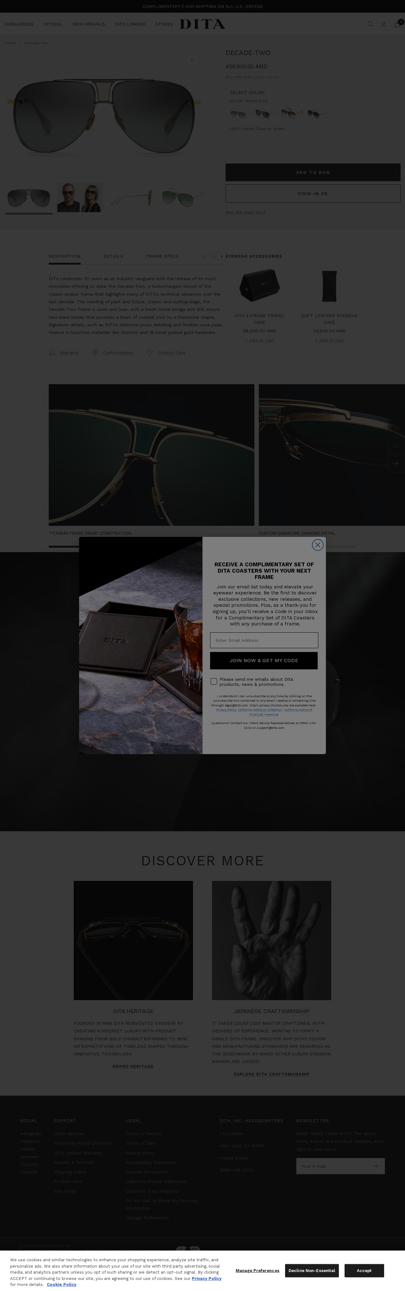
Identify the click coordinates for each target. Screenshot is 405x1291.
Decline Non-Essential (312, 1270)
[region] (202, 1271)
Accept (364, 1270)
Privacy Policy (206, 1278)
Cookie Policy (61, 1284)
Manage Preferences (257, 1270)
